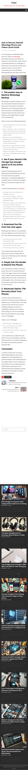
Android (21, 188)
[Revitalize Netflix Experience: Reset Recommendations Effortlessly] (14, 747)
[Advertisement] (14, 26)
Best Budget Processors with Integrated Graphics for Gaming (14, 503)
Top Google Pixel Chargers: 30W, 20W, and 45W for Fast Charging (13, 565)
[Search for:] (14, 429)
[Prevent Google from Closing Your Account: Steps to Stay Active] (14, 591)
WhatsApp (17, 56)
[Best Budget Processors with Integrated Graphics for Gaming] (14, 499)
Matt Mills (14, 50)
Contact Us (22, 766)
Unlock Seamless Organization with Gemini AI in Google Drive (13, 627)
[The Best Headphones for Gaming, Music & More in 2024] (14, 530)
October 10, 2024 (6, 50)
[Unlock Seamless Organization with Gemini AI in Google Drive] (14, 623)
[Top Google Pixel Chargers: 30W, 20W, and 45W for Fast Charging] (14, 562)
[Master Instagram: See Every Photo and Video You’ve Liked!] (14, 717)
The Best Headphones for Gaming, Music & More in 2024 (12, 534)
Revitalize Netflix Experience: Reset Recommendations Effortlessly (12, 751)
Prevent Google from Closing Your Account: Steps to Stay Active (12, 596)
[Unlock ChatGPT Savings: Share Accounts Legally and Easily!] (14, 654)
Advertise (14, 768)
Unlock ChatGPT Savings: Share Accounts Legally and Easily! (13, 658)
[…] (18, 574)
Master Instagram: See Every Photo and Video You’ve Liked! (13, 721)
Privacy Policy (16, 766)
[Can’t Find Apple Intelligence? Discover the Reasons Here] (14, 686)
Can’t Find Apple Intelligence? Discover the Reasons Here (12, 689)
